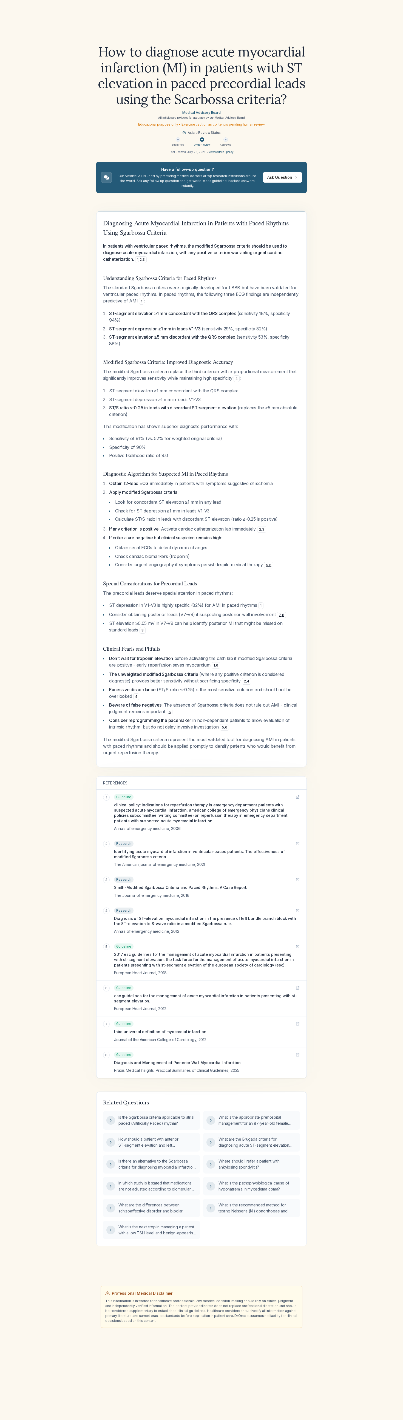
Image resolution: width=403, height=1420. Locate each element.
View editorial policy (221, 152)
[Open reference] (298, 797)
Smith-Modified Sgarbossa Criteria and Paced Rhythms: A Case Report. (180, 887)
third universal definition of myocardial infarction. (161, 1031)
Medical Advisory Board (201, 112)
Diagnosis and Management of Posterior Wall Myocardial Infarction (177, 1062)
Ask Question (279, 177)
